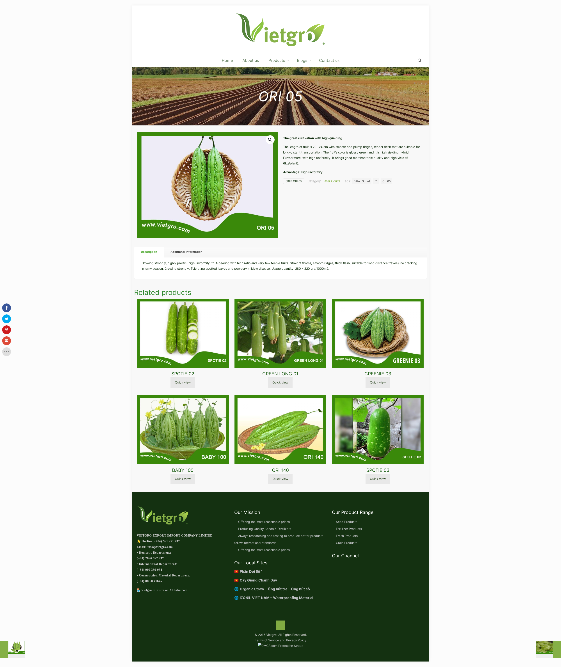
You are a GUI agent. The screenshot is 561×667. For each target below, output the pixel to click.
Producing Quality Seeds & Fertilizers (264, 529)
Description (149, 251)
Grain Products (346, 543)
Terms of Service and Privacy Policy (280, 640)
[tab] (149, 252)
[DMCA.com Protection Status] (280, 645)
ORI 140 (280, 470)
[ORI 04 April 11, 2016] (12, 649)
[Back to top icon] (280, 625)
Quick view (183, 382)
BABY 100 (183, 470)
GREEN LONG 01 (280, 373)
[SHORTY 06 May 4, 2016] (548, 649)
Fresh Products (347, 536)
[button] (270, 139)
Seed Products (346, 522)
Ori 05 (386, 181)
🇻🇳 (248, 571)
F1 (376, 181)
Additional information (186, 251)
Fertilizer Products (349, 529)
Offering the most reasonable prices (264, 522)
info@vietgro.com (160, 547)
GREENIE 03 (377, 373)
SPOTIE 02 (182, 373)
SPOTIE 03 (377, 470)
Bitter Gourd (331, 181)
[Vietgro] (280, 29)
